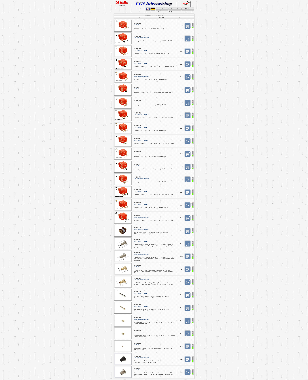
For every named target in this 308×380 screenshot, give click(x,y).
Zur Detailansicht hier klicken (141, 25)
